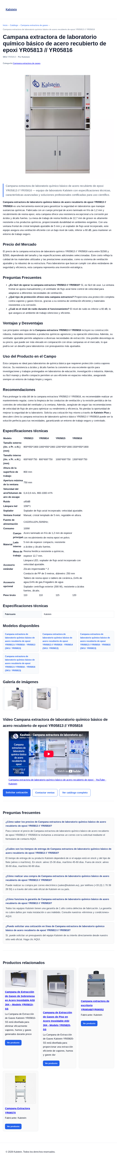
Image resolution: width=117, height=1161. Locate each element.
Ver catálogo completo (75, 792)
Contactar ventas (45, 792)
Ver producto (13, 1042)
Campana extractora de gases (26, 63)
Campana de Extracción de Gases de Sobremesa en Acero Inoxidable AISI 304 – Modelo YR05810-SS (20, 1000)
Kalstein (11, 9)
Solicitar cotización (17, 792)
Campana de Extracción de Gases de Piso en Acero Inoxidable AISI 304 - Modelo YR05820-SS (57, 1021)
